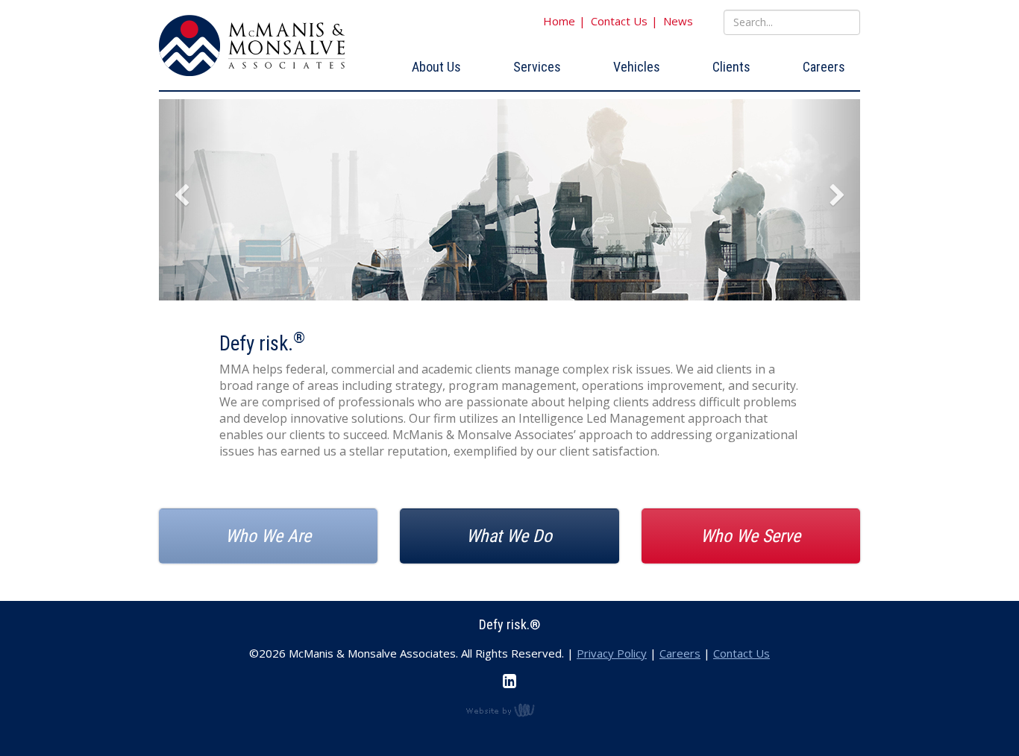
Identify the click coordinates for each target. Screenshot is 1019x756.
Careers (824, 67)
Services (537, 67)
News (678, 20)
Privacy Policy (612, 653)
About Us (436, 67)
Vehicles (636, 67)
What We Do (509, 536)
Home (559, 20)
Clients (731, 67)
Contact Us (619, 20)
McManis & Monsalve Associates (252, 46)
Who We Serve (750, 536)
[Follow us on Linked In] (509, 680)
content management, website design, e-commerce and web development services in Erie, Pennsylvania (509, 710)
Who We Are (268, 536)
